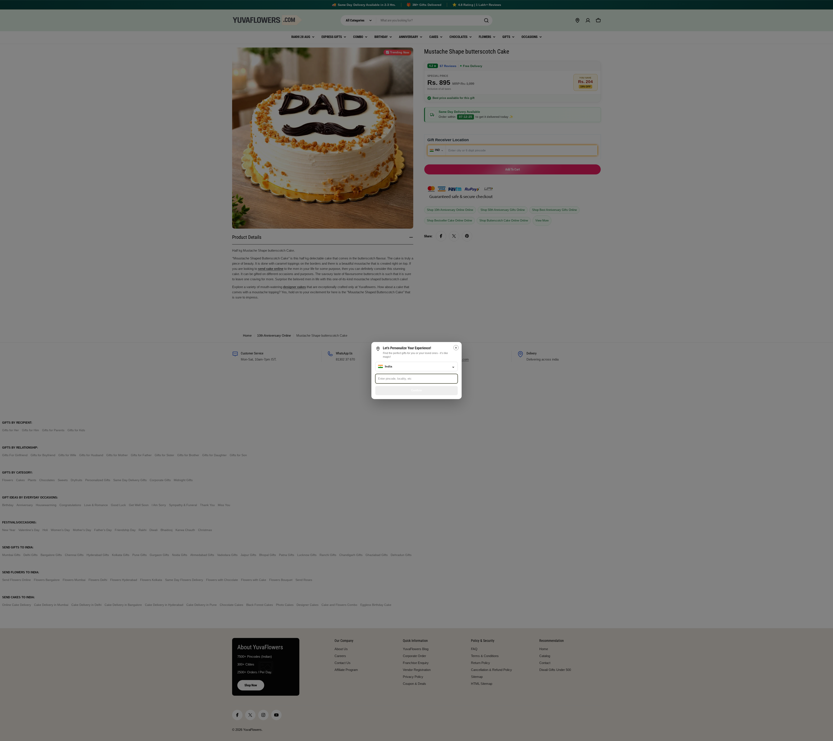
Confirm (416, 390)
